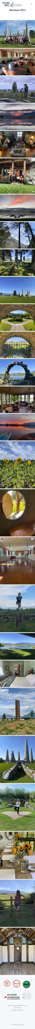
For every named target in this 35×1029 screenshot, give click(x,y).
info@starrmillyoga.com (17, 1010)
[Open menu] (31, 4)
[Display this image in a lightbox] (17, 34)
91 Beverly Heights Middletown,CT (17, 1005)
